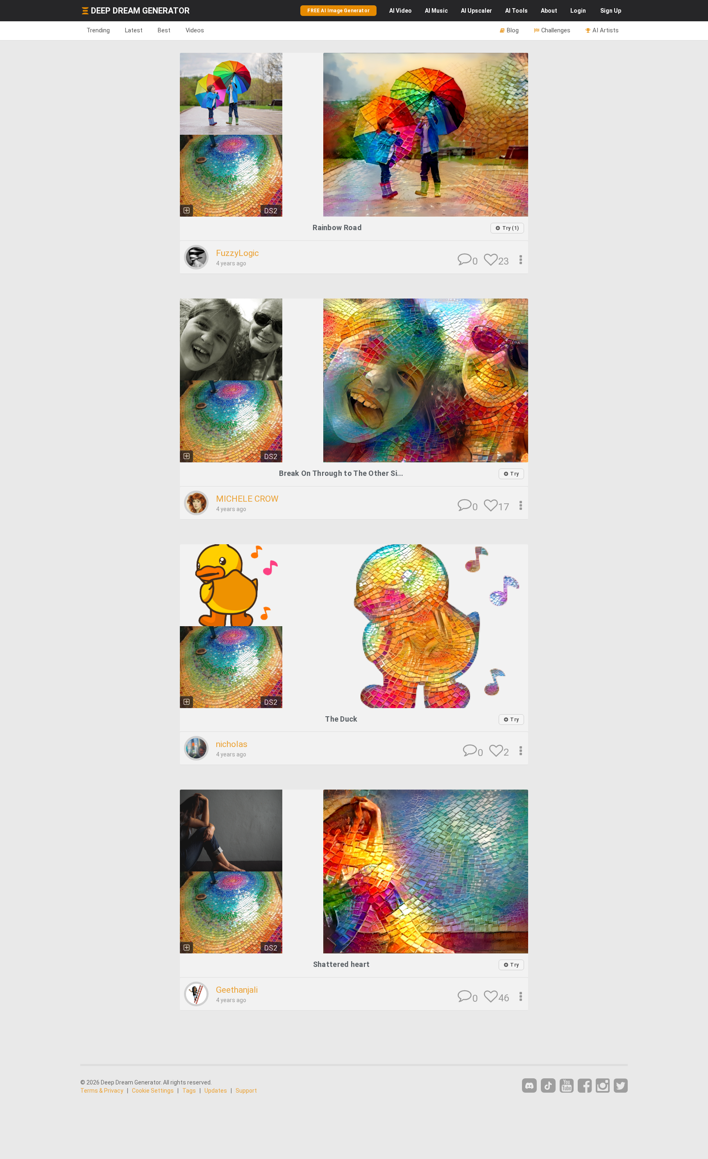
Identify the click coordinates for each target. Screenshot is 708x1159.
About (549, 10)
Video (400, 10)
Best (164, 30)
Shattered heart (341, 964)
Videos (195, 30)
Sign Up (610, 10)
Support (246, 1090)
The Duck (341, 719)
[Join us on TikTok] (548, 1085)
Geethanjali (237, 990)
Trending (98, 30)
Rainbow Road (337, 227)
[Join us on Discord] (529, 1085)
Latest (134, 30)
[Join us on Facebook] (585, 1086)
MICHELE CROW (247, 499)
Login (578, 10)
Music (436, 10)
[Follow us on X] (621, 1086)
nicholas (231, 744)
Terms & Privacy (101, 1090)
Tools (516, 10)
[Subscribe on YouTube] (567, 1086)
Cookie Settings (153, 1090)
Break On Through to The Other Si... (341, 473)
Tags (189, 1090)
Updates (215, 1090)
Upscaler (476, 10)
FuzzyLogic (237, 253)
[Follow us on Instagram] (603, 1086)
